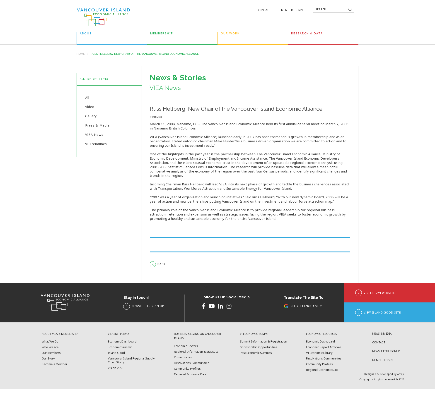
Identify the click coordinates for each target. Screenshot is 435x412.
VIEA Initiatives (119, 334)
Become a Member (54, 364)
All (87, 98)
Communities (183, 357)
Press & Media (97, 126)
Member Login (292, 10)
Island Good (116, 353)
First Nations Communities (191, 363)
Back (161, 264)
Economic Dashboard (122, 341)
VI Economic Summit (255, 334)
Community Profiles (187, 369)
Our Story (48, 358)
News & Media (382, 333)
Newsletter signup (386, 351)
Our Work (230, 34)
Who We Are (50, 347)
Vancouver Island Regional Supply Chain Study (131, 360)
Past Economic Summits (256, 353)
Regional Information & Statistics (196, 352)
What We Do (50, 341)
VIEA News (94, 136)
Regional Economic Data (190, 374)
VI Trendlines (96, 144)
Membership (161, 34)
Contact (264, 10)
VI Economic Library (319, 353)
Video (89, 108)
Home (81, 54)
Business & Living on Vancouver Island (197, 336)
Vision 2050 (115, 368)
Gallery (91, 117)
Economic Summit (120, 347)
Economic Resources (321, 334)
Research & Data (307, 34)
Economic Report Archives (323, 347)
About (86, 34)
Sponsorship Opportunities (258, 347)
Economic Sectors (186, 346)
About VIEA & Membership (60, 334)
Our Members (51, 353)
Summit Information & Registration (263, 341)
